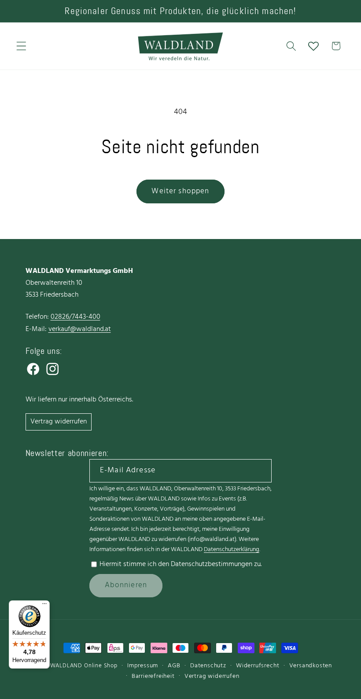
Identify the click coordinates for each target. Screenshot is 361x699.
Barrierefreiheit (153, 676)
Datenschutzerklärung (231, 549)
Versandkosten (310, 666)
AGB (174, 666)
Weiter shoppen (180, 191)
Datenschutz (208, 666)
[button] (21, 46)
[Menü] (44, 605)
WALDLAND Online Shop (84, 666)
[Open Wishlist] (313, 46)
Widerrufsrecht (257, 666)
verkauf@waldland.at (79, 329)
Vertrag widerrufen (58, 421)
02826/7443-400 (75, 317)
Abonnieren (126, 585)
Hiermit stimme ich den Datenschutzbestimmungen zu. (180, 564)
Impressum (142, 666)
